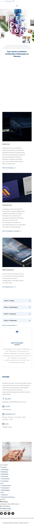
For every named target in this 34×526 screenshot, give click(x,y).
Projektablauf (5, 488)
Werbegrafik (4, 474)
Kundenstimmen (6, 485)
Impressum (4, 495)
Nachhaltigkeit (5, 490)
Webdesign (4, 472)
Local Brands (5, 481)
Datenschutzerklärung (7, 497)
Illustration (4, 476)
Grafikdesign (5, 469)
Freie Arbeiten (5, 479)
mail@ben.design (6, 508)
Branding (3, 467)
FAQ (2, 492)
